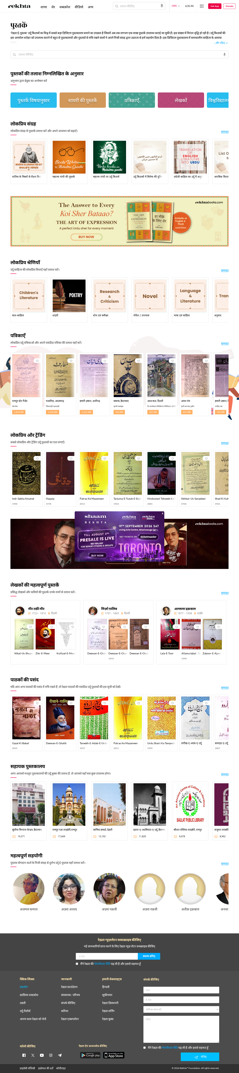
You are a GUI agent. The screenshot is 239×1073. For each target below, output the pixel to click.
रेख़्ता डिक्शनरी (110, 1003)
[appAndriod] (90, 1055)
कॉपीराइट (61, 1068)
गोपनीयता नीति (102, 963)
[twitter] (33, 1055)
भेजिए (204, 1056)
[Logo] (19, 6)
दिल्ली (54, 613)
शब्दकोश (64, 7)
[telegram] (60, 1055)
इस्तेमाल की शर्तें (45, 1068)
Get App (215, 6)
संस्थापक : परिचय (70, 995)
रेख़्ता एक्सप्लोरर (70, 1019)
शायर (44, 7)
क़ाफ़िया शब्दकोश (29, 995)
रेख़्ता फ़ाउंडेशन (69, 987)
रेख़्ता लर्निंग (108, 1011)
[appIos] (113, 1055)
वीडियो (79, 7)
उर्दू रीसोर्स (25, 1011)
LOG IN (189, 5)
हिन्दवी (105, 987)
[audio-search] (162, 6)
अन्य (90, 7)
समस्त (225, 131)
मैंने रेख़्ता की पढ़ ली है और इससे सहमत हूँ (110, 963)
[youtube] (42, 1055)
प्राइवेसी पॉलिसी (27, 1068)
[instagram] (51, 1055)
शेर (53, 7)
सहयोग (24, 987)
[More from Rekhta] (201, 6)
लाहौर (200, 613)
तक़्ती (23, 1003)
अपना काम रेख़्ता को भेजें (33, 1019)
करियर (64, 1011)
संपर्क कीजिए (68, 1003)
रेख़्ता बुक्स (108, 1019)
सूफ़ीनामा (107, 995)
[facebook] (24, 1055)
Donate (229, 6)
